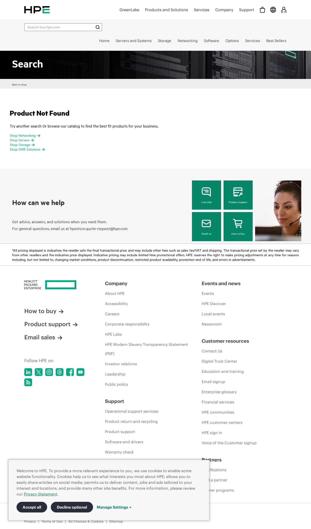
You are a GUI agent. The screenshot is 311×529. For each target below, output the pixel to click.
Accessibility (116, 303)
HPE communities (218, 412)
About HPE (115, 293)
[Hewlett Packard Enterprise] (37, 9)
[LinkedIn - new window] (28, 372)
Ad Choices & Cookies (86, 521)
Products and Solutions (166, 9)
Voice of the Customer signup (229, 442)
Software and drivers (124, 441)
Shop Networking (23, 135)
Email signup (213, 381)
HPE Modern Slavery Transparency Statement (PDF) (146, 349)
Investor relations (121, 363)
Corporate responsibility (127, 324)
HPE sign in (212, 432)
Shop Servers (19, 139)
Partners (212, 460)
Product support (238, 202)
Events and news (221, 283)
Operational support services (131, 411)
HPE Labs (113, 334)
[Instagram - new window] (49, 372)
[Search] (97, 27)
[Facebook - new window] (70, 372)
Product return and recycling (131, 421)
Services (201, 9)
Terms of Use (52, 521)
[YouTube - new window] (80, 372)
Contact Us (212, 351)
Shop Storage (20, 144)
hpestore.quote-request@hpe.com (99, 228)
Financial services (218, 402)
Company (224, 9)
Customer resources (225, 341)
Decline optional (72, 507)
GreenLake (129, 9)
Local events (213, 313)
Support (246, 9)
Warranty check (119, 452)
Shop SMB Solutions (25, 149)
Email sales (39, 337)
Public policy (116, 384)
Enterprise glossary (219, 391)
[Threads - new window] (59, 372)
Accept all (32, 507)
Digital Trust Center (219, 361)
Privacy (30, 521)
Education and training (223, 371)
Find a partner (214, 480)
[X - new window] (39, 372)
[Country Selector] (273, 9)
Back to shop (19, 84)
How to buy (238, 233)
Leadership (115, 374)
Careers (112, 313)
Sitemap (116, 521)
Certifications (214, 469)
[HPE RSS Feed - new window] (28, 382)
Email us (206, 233)
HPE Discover (214, 303)
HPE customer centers (222, 422)
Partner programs (218, 490)
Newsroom (212, 324)
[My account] (284, 9)
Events (208, 293)
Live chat (206, 202)
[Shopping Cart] (262, 9)
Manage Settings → (114, 507)
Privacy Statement (40, 494)
